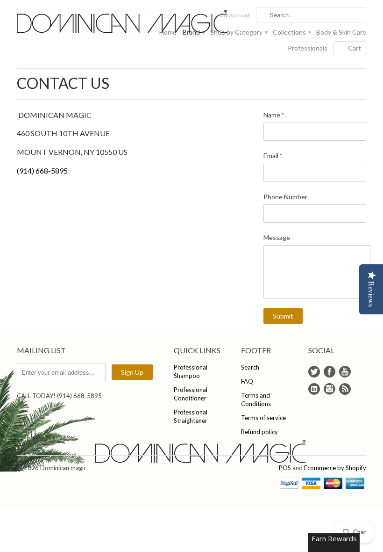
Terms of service (263, 417)
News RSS (345, 389)
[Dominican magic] (72, 22)
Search (250, 367)
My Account (235, 15)
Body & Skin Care (341, 32)
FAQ (247, 381)
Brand (193, 32)
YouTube (345, 372)
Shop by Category (238, 32)
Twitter (314, 372)
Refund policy (259, 432)
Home (168, 32)
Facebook (329, 372)
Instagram (329, 389)
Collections (291, 32)
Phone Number (285, 197)
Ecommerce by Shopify (335, 468)
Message (276, 237)
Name (273, 115)
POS (285, 468)
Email (272, 156)
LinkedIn (314, 389)
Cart (354, 48)
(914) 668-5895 (42, 170)
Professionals (307, 48)
